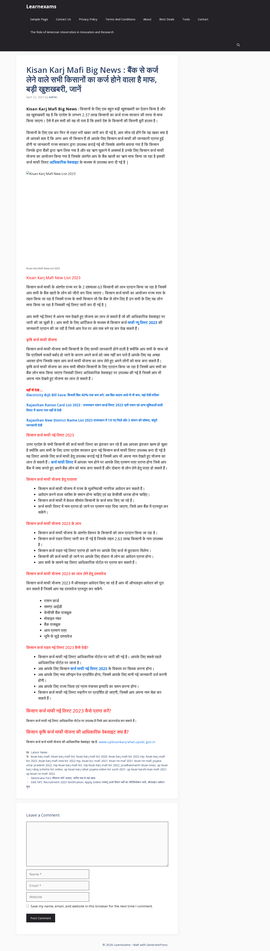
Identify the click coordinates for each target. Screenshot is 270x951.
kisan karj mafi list (63, 756)
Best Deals (166, 19)
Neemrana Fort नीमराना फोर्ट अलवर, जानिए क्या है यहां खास (63, 778)
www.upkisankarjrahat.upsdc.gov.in (127, 742)
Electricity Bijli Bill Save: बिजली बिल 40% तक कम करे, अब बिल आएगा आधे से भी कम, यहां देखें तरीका (92, 395)
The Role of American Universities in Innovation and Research (72, 32)
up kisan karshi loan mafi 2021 (146, 769)
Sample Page (39, 19)
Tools (186, 19)
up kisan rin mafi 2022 (40, 773)
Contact (203, 19)
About (147, 19)
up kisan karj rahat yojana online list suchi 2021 (95, 769)
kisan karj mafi (40, 756)
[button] (238, 44)
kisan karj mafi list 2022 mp (126, 756)
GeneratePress (157, 945)
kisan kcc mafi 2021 (95, 761)
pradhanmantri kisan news (138, 765)
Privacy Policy (88, 19)
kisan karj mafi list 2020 (91, 756)
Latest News (39, 752)
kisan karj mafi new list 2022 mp (60, 761)
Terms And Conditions (120, 19)
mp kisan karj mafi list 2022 (101, 765)
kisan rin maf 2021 (121, 761)
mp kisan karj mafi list (67, 765)
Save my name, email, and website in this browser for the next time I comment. (92, 906)
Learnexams (41, 6)
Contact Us (63, 19)
